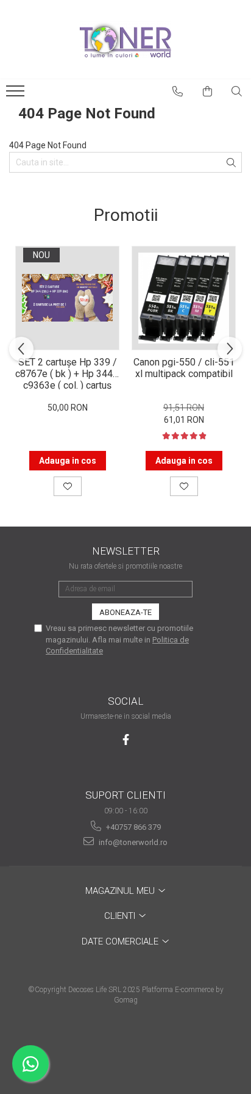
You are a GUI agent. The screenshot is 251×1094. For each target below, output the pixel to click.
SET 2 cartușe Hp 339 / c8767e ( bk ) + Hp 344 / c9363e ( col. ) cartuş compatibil (67, 372)
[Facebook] (125, 739)
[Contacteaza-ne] (178, 91)
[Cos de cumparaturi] (207, 91)
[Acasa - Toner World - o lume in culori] (125, 39)
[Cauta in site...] (237, 91)
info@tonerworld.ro (132, 842)
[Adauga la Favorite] (68, 486)
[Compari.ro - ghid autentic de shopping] (125, 1046)
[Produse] (16, 94)
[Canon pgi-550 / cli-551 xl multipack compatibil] (184, 298)
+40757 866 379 (132, 827)
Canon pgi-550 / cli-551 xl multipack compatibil (184, 368)
